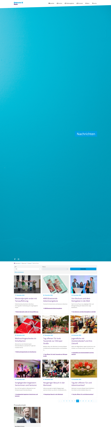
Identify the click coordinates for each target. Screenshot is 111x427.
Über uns (24, 263)
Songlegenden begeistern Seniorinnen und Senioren (26, 395)
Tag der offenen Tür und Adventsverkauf (82, 394)
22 (88, 401)
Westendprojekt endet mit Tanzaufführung (27, 311)
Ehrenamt (80, 3)
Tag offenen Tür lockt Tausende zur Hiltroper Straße (55, 355)
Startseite (17, 263)
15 (69, 401)
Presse (29, 263)
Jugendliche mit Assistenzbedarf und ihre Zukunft (82, 353)
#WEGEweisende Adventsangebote (53, 308)
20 (83, 401)
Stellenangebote (70, 3)
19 (80, 401)
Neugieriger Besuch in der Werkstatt (53, 394)
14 (66, 401)
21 (85, 401)
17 (74, 401)
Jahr (16, 266)
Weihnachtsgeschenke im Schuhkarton (26, 352)
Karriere (60, 3)
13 (63, 401)
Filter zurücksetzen (19, 272)
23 (91, 401)
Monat (44, 266)
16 (72, 401)
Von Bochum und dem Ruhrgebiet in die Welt (84, 311)
